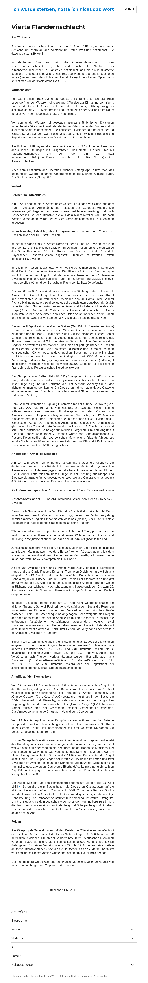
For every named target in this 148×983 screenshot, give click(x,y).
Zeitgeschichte (22, 964)
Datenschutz (102, 976)
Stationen (18, 938)
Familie (16, 956)
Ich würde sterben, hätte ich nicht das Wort (63, 9)
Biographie (19, 920)
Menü (129, 9)
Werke (16, 929)
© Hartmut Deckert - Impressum (76, 976)
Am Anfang (19, 911)
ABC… (15, 947)
